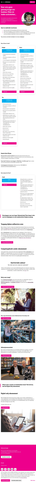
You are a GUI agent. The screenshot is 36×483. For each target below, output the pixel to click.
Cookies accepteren (5, 480)
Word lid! (5, 91)
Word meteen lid (5, 407)
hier (25, 270)
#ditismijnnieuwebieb (6, 355)
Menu (33, 2)
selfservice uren (8, 228)
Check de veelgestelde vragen (8, 286)
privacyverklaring (24, 477)
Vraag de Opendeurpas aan (7, 242)
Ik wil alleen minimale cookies (16, 480)
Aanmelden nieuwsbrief (6, 457)
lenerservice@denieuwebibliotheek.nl (8, 166)
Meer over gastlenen (6, 318)
